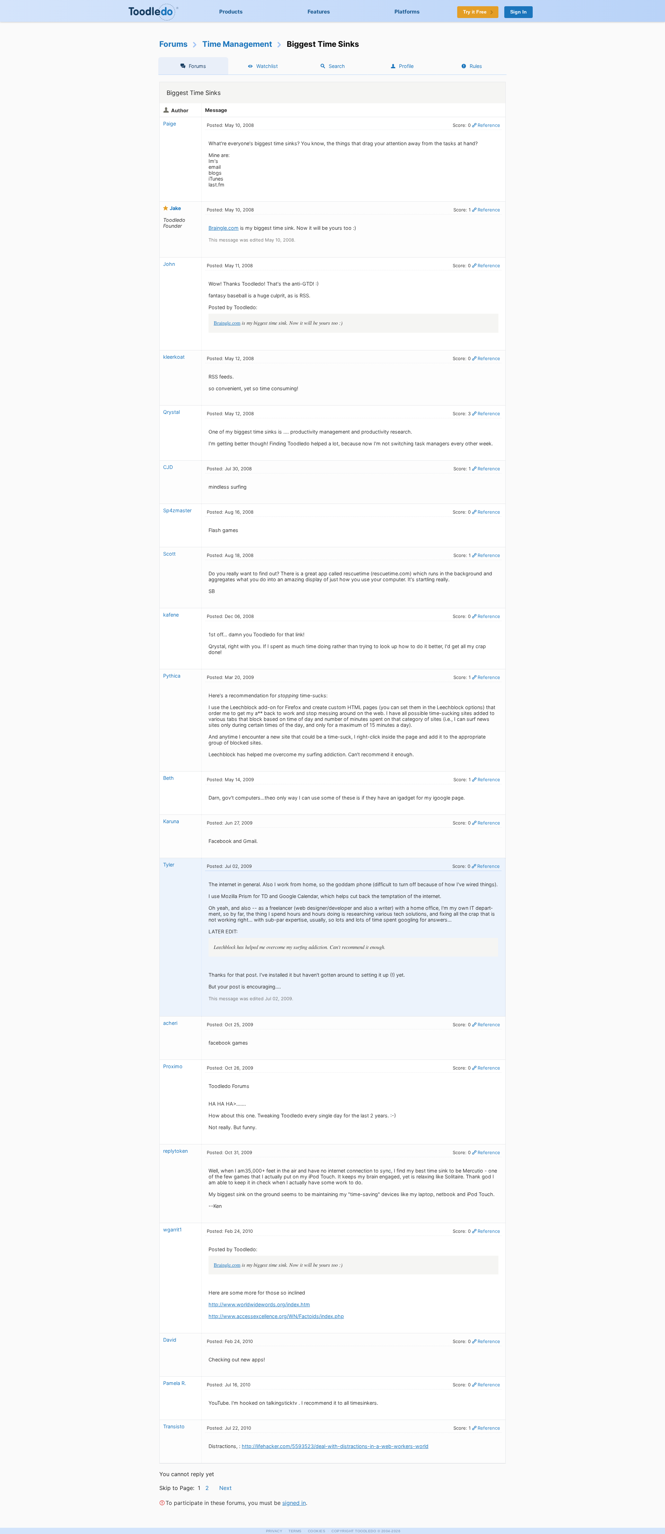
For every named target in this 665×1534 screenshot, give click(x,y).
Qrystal (171, 412)
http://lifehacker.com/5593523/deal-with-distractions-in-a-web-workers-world (335, 1446)
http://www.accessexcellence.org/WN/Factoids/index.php (276, 1316)
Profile (406, 66)
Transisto (174, 1426)
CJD (168, 467)
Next (225, 1487)
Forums (173, 44)
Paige (169, 124)
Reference (489, 125)
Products (231, 11)
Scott (169, 554)
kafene (171, 615)
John (169, 264)
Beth (168, 778)
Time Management (237, 44)
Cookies (317, 1531)
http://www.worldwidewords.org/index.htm (259, 1304)
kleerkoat (174, 357)
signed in (294, 1502)
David (169, 1340)
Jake (175, 208)
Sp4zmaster (177, 510)
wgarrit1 (172, 1229)
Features (319, 11)
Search (337, 66)
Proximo (173, 1066)
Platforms (407, 11)
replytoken (175, 1151)
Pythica (171, 676)
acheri (170, 1023)
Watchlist (267, 66)
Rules (476, 66)
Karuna (171, 821)
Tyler (168, 865)
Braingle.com (224, 228)
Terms (295, 1531)
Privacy (274, 1531)
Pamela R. (174, 1383)
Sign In (518, 12)
